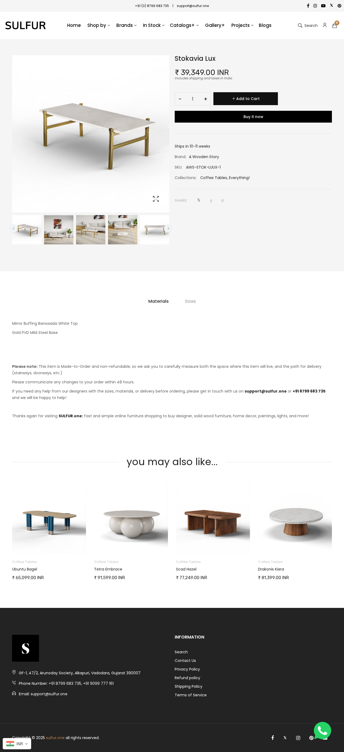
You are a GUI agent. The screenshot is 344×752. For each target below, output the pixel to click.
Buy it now (253, 116)
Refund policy (187, 677)
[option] (27, 229)
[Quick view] (84, 545)
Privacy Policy (187, 669)
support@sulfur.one (266, 391)
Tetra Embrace (108, 569)
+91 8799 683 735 (309, 391)
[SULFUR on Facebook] (272, 738)
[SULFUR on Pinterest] (311, 738)
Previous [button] (13, 228)
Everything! (239, 177)
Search (181, 652)
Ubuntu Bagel (24, 569)
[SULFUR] (25, 25)
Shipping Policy (188, 686)
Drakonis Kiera (271, 569)
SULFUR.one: (71, 416)
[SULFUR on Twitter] (285, 738)
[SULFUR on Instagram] (298, 738)
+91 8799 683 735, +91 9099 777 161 (81, 683)
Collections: (185, 177)
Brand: (180, 156)
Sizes (190, 301)
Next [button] (168, 228)
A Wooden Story (204, 156)
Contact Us (185, 660)
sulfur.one (55, 737)
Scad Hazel (186, 569)
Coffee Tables (213, 177)
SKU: (178, 167)
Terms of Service (191, 695)
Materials (158, 301)
